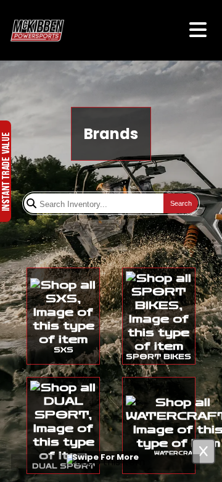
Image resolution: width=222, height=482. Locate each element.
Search (181, 203)
